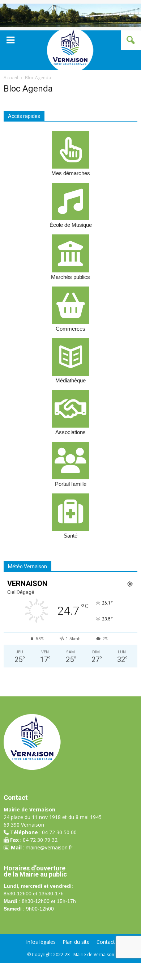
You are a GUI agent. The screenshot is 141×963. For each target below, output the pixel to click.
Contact (106, 942)
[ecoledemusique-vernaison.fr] (70, 201)
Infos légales (41, 942)
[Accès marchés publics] (70, 253)
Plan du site (76, 942)
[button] (131, 40)
